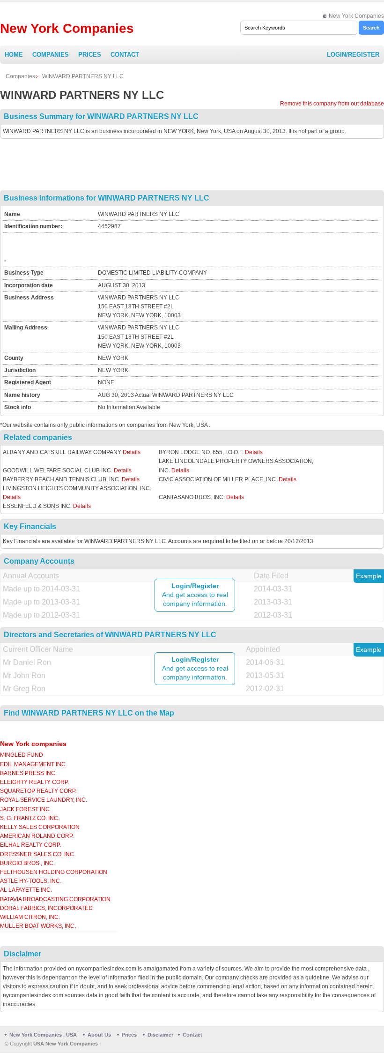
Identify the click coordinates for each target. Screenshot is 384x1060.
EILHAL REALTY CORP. (30, 845)
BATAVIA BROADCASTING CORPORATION (55, 899)
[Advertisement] (192, 164)
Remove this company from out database (332, 103)
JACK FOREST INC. (25, 809)
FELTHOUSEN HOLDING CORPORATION (53, 872)
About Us (99, 1035)
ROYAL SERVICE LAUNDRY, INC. (43, 800)
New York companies (33, 743)
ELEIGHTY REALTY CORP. (34, 782)
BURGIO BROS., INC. (27, 863)
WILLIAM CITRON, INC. (30, 917)
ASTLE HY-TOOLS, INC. (30, 881)
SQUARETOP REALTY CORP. (38, 791)
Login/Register (353, 54)
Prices (89, 54)
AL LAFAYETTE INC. (26, 890)
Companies (50, 54)
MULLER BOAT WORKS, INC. (38, 926)
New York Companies (356, 16)
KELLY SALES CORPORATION (40, 827)
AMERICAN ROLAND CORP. (37, 836)
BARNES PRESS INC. (28, 773)
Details (131, 452)
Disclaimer (160, 1035)
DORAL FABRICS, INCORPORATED (46, 908)
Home (14, 54)
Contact (125, 54)
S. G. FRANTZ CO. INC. (29, 818)
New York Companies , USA (43, 1035)
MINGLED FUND (21, 755)
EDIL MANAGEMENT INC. (33, 764)
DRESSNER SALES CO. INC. (37, 854)
